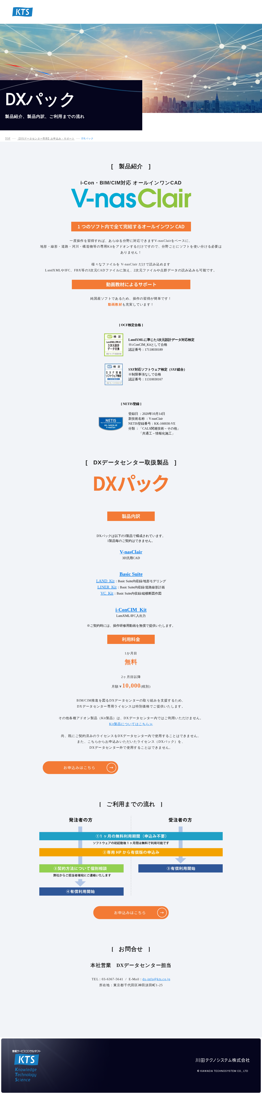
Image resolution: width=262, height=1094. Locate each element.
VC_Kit (107, 593)
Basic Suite (131, 574)
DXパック (87, 138)
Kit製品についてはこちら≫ (131, 724)
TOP (7, 138)
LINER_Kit (107, 587)
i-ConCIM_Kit (131, 609)
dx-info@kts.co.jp (156, 979)
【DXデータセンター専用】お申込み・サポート (46, 138)
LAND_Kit (105, 581)
